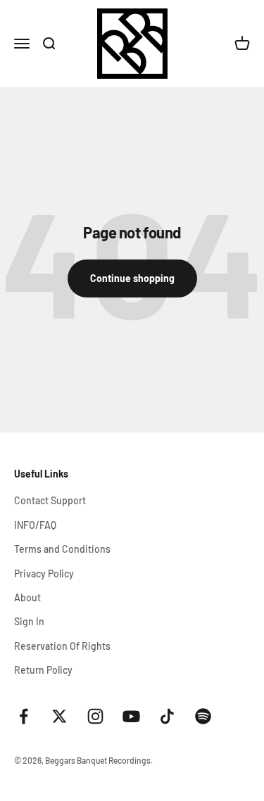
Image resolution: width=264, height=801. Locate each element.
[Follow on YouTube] (131, 716)
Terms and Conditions (62, 549)
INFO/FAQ (35, 525)
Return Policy (43, 670)
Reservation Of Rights (62, 646)
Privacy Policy (44, 573)
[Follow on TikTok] (167, 716)
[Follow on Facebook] (23, 716)
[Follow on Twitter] (59, 716)
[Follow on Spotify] (203, 716)
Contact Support (50, 500)
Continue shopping (132, 278)
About (27, 597)
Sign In (29, 621)
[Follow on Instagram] (95, 716)
